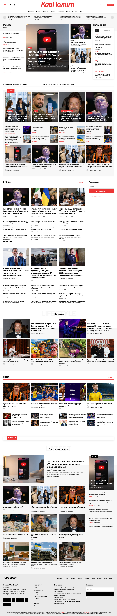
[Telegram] (22, 600)
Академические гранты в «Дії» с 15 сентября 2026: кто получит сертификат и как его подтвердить (13, 50)
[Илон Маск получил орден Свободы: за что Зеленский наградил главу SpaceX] (81, 31)
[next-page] (112, 17)
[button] (13, 5)
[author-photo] (6, 170)
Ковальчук (9, 170)
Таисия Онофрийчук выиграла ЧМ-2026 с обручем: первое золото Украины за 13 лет (20, 416)
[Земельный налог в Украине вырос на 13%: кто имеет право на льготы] (81, 129)
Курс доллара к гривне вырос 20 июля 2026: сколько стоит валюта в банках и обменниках (103, 55)
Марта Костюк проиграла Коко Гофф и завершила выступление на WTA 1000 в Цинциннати (70, 405)
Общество (73, 65)
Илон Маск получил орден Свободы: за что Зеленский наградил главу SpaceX (78, 44)
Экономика (61, 132)
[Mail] (13, 600)
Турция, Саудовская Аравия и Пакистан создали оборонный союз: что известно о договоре (70, 237)
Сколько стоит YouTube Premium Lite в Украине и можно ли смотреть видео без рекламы (46, 56)
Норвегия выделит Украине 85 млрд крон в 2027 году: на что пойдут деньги (72, 211)
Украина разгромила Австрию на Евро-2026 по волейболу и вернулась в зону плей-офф (94, 138)
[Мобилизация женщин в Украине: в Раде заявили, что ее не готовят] (54, 129)
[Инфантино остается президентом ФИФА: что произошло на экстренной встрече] (63, 423)
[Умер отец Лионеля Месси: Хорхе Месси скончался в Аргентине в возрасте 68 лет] (7, 423)
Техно (4, 54)
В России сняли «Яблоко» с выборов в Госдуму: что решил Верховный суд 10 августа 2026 (72, 295)
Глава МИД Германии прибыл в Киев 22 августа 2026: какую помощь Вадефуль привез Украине (71, 272)
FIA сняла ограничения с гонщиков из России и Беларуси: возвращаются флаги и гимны (77, 416)
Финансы (5, 44)
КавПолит (63, 612)
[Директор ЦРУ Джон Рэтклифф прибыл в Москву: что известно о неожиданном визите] (16, 257)
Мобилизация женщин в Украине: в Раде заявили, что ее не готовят (40, 129)
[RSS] (18, 600)
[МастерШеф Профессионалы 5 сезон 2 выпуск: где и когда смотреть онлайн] (16, 348)
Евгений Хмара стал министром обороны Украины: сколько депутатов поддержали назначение (43, 287)
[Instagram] (110, 85)
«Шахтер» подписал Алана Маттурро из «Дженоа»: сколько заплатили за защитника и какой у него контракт (96, 18)
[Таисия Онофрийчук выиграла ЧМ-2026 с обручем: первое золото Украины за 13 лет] (7, 416)
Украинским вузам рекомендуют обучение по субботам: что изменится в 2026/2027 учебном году (70, 18)
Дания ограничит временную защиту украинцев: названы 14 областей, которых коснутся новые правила (43, 273)
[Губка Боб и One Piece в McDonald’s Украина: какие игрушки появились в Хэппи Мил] (44, 348)
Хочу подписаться (100, 191)
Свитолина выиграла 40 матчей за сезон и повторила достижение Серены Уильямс (105, 416)
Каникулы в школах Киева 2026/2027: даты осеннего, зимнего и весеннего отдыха (12, 68)
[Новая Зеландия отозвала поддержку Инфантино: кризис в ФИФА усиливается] (35, 416)
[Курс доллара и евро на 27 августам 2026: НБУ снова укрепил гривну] (16, 523)
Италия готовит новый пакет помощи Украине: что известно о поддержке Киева (44, 211)
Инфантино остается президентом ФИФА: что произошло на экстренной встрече (77, 423)
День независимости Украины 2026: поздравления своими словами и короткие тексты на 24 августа (103, 38)
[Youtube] (9, 604)
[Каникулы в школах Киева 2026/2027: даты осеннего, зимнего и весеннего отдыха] (16, 551)
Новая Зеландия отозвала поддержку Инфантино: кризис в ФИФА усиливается (48, 416)
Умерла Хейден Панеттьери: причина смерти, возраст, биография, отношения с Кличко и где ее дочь (16, 229)
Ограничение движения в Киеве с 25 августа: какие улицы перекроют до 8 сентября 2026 (40, 138)
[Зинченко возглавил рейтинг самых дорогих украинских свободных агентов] (100, 392)
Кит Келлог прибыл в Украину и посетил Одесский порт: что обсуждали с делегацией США (15, 287)
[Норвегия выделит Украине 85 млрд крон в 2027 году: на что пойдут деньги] (72, 197)
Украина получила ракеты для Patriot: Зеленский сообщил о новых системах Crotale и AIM (44, 564)
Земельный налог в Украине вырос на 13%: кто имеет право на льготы (66, 129)
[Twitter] (112, 85)
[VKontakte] (5, 604)
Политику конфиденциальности (105, 597)
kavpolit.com (87, 612)
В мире (72, 40)
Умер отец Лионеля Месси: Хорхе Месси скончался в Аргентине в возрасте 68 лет (20, 423)
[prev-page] (4, 17)
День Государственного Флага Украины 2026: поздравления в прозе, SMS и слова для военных (67, 138)
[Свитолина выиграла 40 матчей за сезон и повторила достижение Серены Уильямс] (91, 416)
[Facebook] (107, 85)
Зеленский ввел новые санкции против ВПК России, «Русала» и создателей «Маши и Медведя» (102, 74)
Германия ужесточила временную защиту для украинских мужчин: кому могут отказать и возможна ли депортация (72, 229)
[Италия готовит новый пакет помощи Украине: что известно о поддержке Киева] (44, 197)
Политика (88, 133)
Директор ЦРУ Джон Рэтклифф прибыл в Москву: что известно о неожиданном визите (16, 272)
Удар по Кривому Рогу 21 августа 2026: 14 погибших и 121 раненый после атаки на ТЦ (103, 46)
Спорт (4, 37)
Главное (96, 34)
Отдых (4, 72)
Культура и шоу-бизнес (8, 63)
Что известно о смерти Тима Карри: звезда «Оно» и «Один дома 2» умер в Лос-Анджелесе (13, 59)
